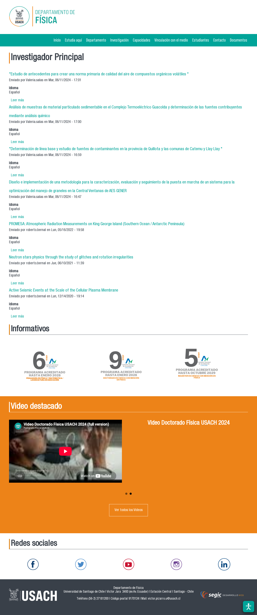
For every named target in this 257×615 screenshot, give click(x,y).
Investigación (119, 40)
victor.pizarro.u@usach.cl (164, 599)
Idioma (13, 88)
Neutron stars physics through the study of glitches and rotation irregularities (71, 257)
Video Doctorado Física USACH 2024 (189, 423)
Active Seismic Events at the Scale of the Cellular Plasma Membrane (63, 291)
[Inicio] (47, 17)
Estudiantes (200, 40)
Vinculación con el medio (171, 40)
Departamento (96, 40)
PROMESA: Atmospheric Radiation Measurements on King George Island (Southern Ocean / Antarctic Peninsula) (96, 224)
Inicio (57, 40)
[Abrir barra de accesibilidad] (248, 606)
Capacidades (141, 40)
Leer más (17, 100)
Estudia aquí (73, 40)
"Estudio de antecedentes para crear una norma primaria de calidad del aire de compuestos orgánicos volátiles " (99, 74)
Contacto (219, 40)
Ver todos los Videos (129, 510)
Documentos (238, 40)
